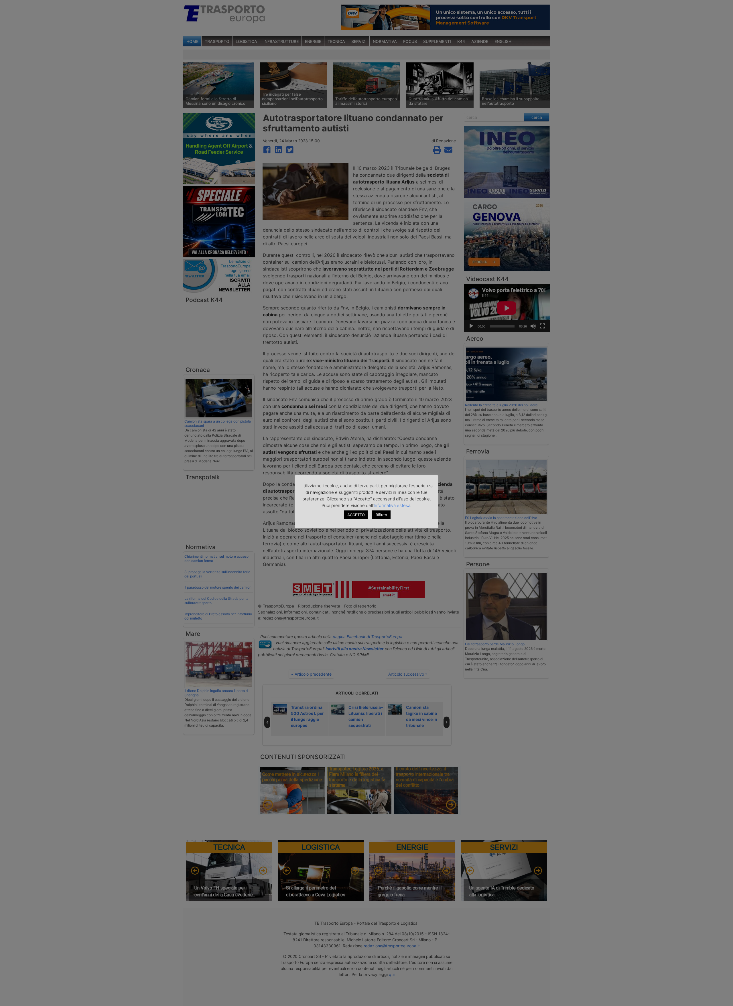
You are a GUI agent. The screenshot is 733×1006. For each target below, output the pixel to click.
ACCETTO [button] (356, 514)
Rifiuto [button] (381, 514)
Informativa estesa (392, 505)
